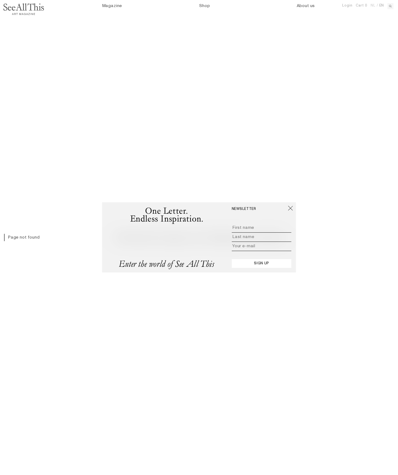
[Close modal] (290, 208)
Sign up (261, 263)
